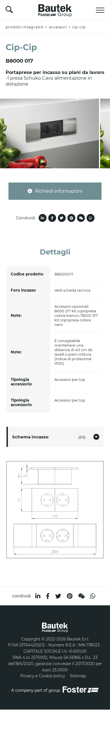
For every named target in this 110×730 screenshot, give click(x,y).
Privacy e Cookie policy (42, 676)
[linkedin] (37, 596)
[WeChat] (81, 596)
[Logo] (55, 9)
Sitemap (78, 676)
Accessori (58, 27)
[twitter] (58, 596)
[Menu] (100, 10)
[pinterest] (69, 596)
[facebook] (48, 596)
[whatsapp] (92, 596)
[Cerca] (9, 11)
